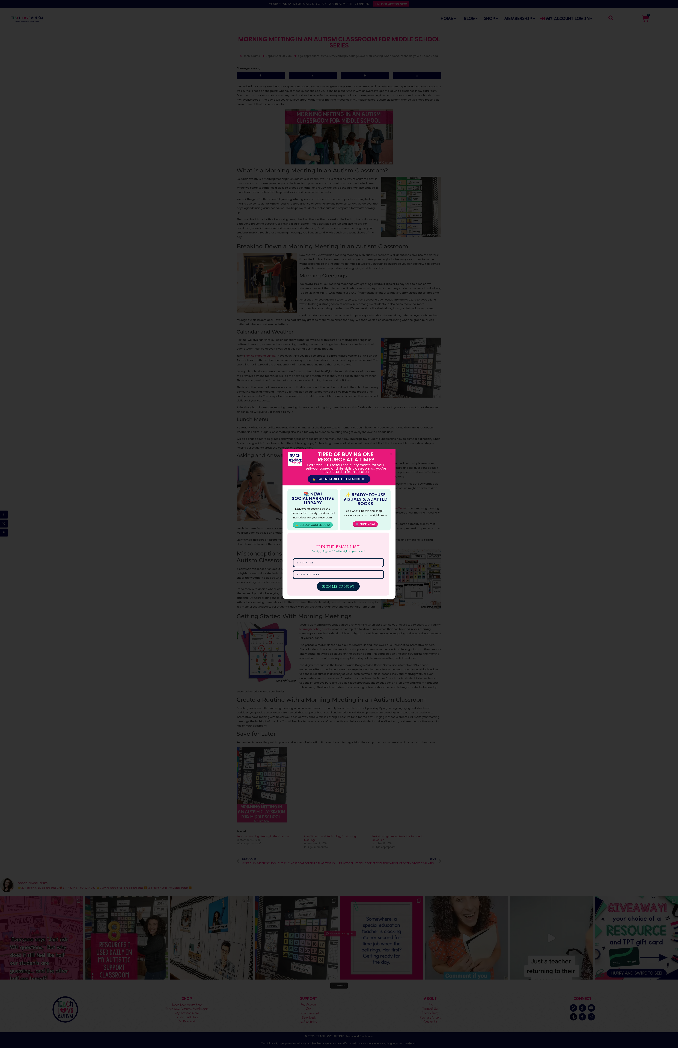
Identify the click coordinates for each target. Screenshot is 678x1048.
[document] (339, 524)
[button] (390, 454)
